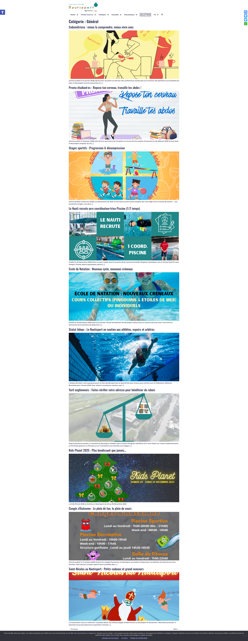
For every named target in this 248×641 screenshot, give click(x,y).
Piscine (72, 15)
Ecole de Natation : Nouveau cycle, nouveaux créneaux (101, 269)
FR (155, 15)
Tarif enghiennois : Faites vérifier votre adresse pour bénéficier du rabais (112, 390)
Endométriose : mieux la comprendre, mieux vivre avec (101, 27)
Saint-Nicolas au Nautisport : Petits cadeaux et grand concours (106, 569)
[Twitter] (246, 20)
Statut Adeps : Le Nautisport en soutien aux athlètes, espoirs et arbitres (112, 329)
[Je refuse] (245, 636)
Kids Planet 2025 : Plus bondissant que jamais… (97, 450)
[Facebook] (246, 12)
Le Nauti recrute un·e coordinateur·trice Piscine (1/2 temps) (104, 208)
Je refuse (124, 638)
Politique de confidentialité (138, 638)
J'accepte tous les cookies (110, 638)
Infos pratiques (129, 15)
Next (176, 629)
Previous (73, 629)
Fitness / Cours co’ (87, 15)
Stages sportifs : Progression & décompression (97, 148)
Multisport (102, 15)
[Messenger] (246, 16)
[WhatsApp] (246, 24)
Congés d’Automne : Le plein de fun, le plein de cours (100, 508)
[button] (2, 12)
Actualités (115, 15)
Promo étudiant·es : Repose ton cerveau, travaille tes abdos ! (105, 87)
